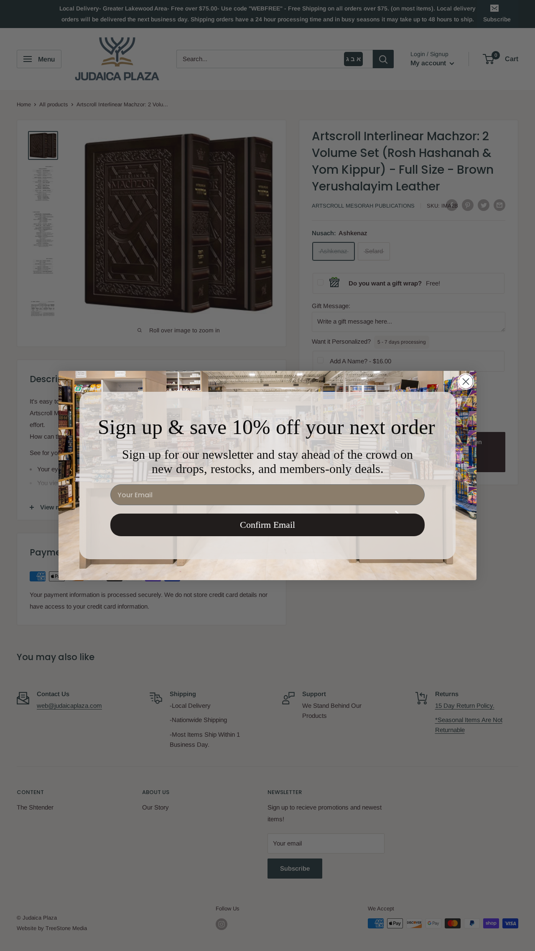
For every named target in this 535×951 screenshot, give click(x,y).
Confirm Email (267, 524)
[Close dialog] (466, 381)
